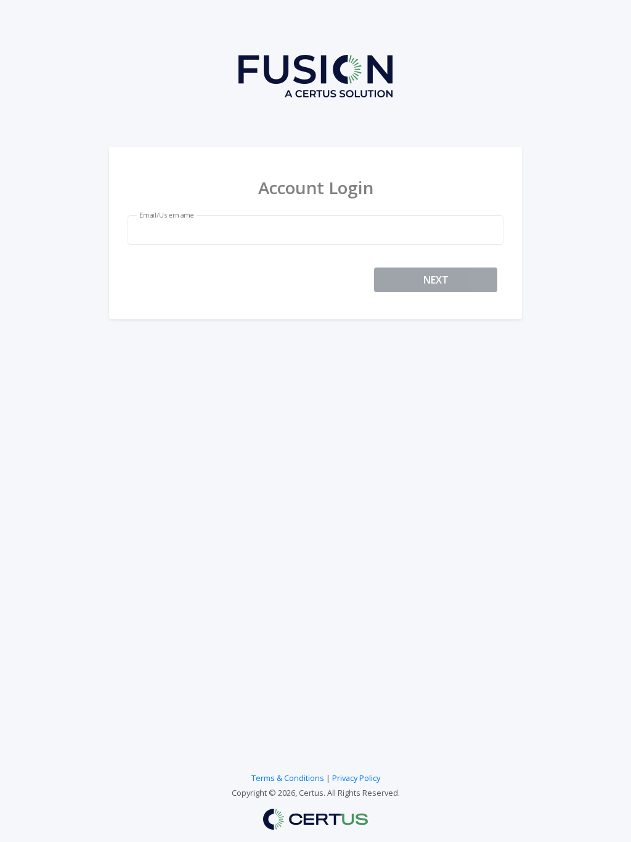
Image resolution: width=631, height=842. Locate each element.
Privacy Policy (356, 777)
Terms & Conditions (287, 777)
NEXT (436, 280)
